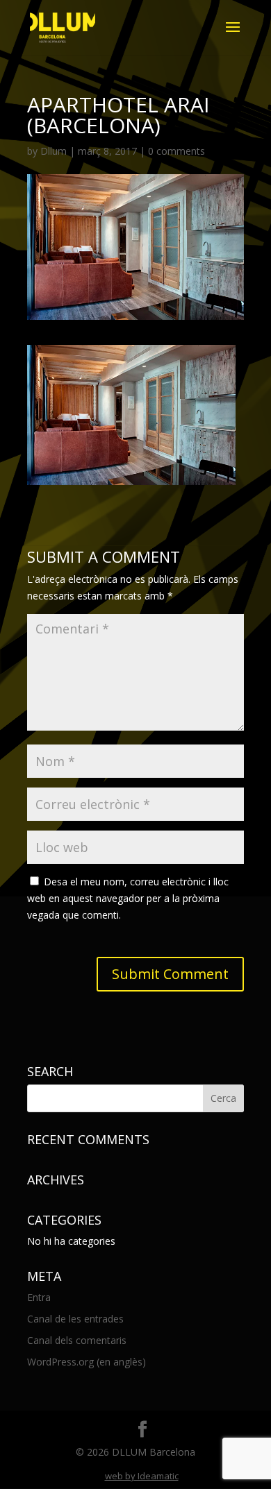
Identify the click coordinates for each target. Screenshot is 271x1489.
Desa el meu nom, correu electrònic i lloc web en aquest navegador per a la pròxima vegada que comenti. (128, 898)
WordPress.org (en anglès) (86, 1361)
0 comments (176, 151)
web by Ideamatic (142, 1476)
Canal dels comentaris (76, 1340)
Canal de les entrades (75, 1318)
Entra (39, 1297)
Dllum (53, 151)
